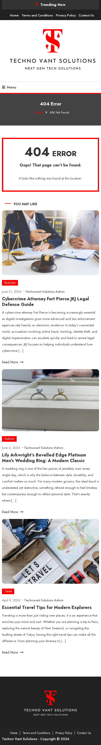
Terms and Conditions (37, 15)
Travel (8, 591)
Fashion (9, 439)
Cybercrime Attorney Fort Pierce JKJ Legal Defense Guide (45, 302)
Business (9, 282)
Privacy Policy (66, 15)
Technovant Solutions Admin (45, 291)
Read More (10, 362)
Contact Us (86, 15)
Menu (11, 87)
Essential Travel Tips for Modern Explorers (47, 607)
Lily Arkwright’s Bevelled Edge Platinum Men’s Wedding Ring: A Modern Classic (44, 458)
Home (14, 15)
